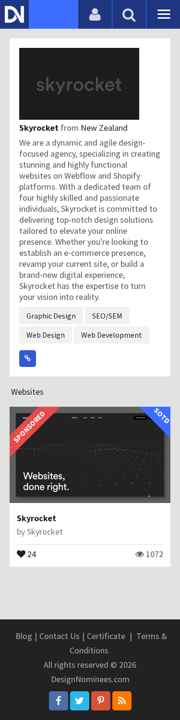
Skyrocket (39, 127)
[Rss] (122, 700)
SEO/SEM (107, 315)
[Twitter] (79, 700)
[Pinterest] (100, 700)
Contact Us (59, 635)
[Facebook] (58, 700)
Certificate (106, 635)
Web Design (45, 335)
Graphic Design (51, 315)
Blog (23, 635)
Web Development (111, 335)
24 (30, 553)
